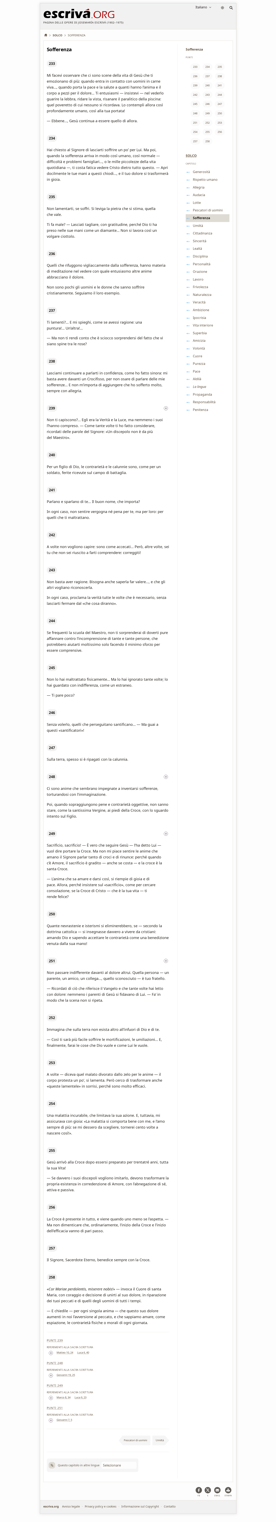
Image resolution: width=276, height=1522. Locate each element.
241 (52, 489)
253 (52, 1062)
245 (52, 667)
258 (52, 1277)
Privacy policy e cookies (100, 1506)
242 (52, 534)
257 (52, 1248)
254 (52, 1103)
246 (52, 712)
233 (52, 63)
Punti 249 (55, 1385)
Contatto (169, 1506)
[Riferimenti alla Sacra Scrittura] (166, 408)
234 (52, 138)
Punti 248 (55, 1363)
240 (52, 454)
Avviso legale (71, 1506)
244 (52, 620)
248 (52, 776)
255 (52, 1150)
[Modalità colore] (222, 7)
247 (52, 747)
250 (52, 913)
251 (52, 960)
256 (52, 1207)
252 (52, 1017)
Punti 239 (55, 1340)
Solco (191, 155)
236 (52, 253)
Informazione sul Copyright (140, 1506)
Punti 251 (55, 1408)
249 (52, 833)
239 (52, 408)
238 (52, 361)
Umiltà (160, 1440)
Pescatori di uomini (135, 1440)
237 (52, 310)
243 (52, 569)
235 (52, 196)
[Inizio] (47, 35)
